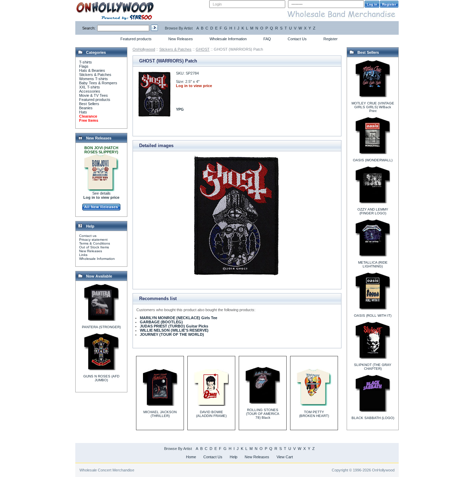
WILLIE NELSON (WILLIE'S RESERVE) (174, 330)
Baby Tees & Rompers (98, 83)
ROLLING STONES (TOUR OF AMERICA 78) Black (262, 413)
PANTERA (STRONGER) (101, 327)
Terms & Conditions (94, 243)
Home (191, 457)
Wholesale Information (228, 39)
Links (83, 255)
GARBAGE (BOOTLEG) (161, 322)
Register (330, 39)
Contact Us (297, 39)
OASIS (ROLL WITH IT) (372, 315)
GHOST (203, 49)
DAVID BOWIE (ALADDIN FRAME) (211, 414)
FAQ (267, 39)
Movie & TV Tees (93, 95)
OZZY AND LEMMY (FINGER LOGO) (372, 211)
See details (101, 193)
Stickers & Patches (95, 75)
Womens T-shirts (93, 79)
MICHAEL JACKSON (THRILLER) (160, 414)
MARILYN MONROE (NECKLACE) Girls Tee (178, 318)
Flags (83, 66)
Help (233, 457)
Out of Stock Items (94, 247)
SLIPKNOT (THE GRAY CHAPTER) (372, 366)
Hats (83, 112)
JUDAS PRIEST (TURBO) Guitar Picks (174, 326)
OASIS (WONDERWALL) (372, 160)
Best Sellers (89, 104)
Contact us (87, 236)
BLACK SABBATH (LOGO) (373, 418)
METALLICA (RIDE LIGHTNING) (373, 264)
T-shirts (85, 62)
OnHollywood (144, 49)
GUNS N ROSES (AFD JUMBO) (101, 378)
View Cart (285, 457)
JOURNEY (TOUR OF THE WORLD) (172, 334)
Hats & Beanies (92, 70)
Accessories (89, 91)
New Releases (180, 39)
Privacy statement (93, 239)
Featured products (136, 39)
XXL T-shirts (89, 87)
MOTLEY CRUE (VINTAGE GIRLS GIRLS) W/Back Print (373, 107)
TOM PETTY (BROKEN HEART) (314, 414)
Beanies (86, 108)
